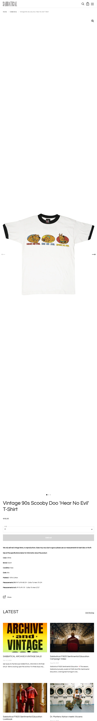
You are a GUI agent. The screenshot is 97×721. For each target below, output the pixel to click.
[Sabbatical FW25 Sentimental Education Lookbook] (25, 697)
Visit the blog (89, 613)
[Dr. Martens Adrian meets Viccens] (72, 697)
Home (5, 12)
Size (5, 526)
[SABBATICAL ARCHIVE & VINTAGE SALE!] (25, 637)
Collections (13, 12)
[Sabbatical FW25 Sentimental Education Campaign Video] (72, 637)
